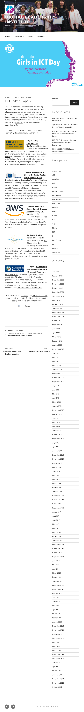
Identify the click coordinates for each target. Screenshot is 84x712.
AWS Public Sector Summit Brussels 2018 (36, 209)
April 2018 (56, 479)
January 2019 (57, 451)
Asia (53, 183)
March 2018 (56, 483)
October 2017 (57, 504)
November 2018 (58, 459)
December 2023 (58, 312)
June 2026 (56, 272)
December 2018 (58, 455)
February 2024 (57, 304)
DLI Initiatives (57, 199)
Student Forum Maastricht (19, 248)
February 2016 (57, 577)
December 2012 (58, 679)
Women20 (56, 252)
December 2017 (58, 496)
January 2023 (57, 345)
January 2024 (57, 308)
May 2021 (55, 394)
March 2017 (56, 532)
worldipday (26, 335)
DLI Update (13, 331)
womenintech (14, 335)
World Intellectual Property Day (29, 288)
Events (54, 216)
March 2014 (56, 650)
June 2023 (56, 329)
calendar (19, 122)
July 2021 (55, 386)
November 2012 (58, 683)
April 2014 (56, 646)
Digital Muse (56, 195)
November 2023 (58, 316)
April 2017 (55, 528)
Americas (55, 179)
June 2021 (56, 390)
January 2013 (57, 675)
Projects (55, 244)
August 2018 (56, 467)
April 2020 (56, 426)
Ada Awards (56, 171)
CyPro (54, 187)
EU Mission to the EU (23, 277)
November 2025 (58, 284)
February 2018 (57, 487)
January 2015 (57, 622)
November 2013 (58, 654)
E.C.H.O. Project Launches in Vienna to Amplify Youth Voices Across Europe (64, 133)
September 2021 (58, 382)
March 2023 (56, 337)
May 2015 (55, 605)
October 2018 (57, 463)
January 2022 (57, 369)
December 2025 (58, 280)
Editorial (55, 208)
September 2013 (58, 658)
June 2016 (56, 561)
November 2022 (58, 349)
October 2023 (57, 321)
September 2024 (58, 296)
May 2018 (55, 475)
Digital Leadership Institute (30, 19)
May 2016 (55, 565)
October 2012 (57, 687)
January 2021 (57, 406)
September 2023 (58, 325)
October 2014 (57, 634)
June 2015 (56, 601)
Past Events (41, 36)
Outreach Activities (39, 296)
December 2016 (58, 544)
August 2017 (56, 512)
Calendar (24, 296)
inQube (54, 224)
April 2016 (56, 569)
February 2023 (57, 341)
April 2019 (56, 447)
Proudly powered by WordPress (47, 707)
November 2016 (58, 549)
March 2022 (56, 365)
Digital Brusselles (58, 191)
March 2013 (56, 671)
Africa (54, 175)
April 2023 (56, 333)
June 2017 (56, 520)
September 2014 (58, 638)
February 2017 (57, 536)
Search (55, 98)
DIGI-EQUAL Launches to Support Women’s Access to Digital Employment (64, 142)
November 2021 (58, 377)
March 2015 (56, 614)
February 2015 (57, 618)
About (7, 36)
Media (54, 228)
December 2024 (58, 292)
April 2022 (56, 361)
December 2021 (58, 373)
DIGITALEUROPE (12, 162)
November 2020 (58, 410)
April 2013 (56, 667)
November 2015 (58, 589)
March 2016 (56, 573)
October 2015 (57, 593)
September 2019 (58, 439)
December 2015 (58, 585)
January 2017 (57, 540)
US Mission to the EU (38, 269)
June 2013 (56, 663)
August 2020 (57, 414)
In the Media (19, 36)
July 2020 (55, 418)
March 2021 (56, 402)
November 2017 (58, 500)
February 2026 (57, 276)
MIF (53, 232)
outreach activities (18, 120)
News (30, 36)
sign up (17, 298)
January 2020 (57, 430)
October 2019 (57, 435)
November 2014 (58, 630)
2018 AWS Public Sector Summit (21, 225)
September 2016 (58, 557)
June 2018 (56, 471)
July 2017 (55, 516)
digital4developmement (31, 334)
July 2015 (55, 597)
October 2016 (57, 553)
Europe (54, 212)
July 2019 (55, 443)
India (54, 220)
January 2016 (57, 581)
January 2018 (57, 491)
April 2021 (55, 398)
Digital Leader (24, 98)
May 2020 (56, 422)
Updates (55, 248)
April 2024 (56, 300)
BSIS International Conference (32, 143)
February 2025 (57, 288)
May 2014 (55, 642)
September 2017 (58, 508)
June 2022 (56, 353)
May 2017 (55, 524)
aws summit (13, 334)
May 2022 (55, 357)
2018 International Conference (17, 154)
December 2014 (58, 626)
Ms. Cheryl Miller (11, 275)
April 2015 (56, 610)
